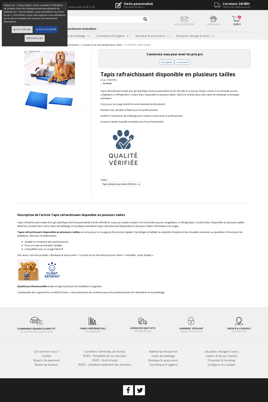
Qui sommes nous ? (46, 351)
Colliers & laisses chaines (221, 356)
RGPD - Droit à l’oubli (105, 360)
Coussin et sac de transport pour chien (102, 44)
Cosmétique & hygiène (110, 36)
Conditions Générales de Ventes (104, 351)
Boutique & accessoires (150, 36)
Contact (46, 356)
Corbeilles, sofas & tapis (138, 44)
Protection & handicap (221, 360)
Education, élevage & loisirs (193, 36)
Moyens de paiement (46, 360)
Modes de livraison (46, 364)
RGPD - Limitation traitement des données (105, 364)
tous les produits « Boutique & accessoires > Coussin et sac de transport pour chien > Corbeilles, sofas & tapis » (91, 255)
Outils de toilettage (74, 36)
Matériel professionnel (163, 351)
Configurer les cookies (221, 364)
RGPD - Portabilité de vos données (105, 356)
